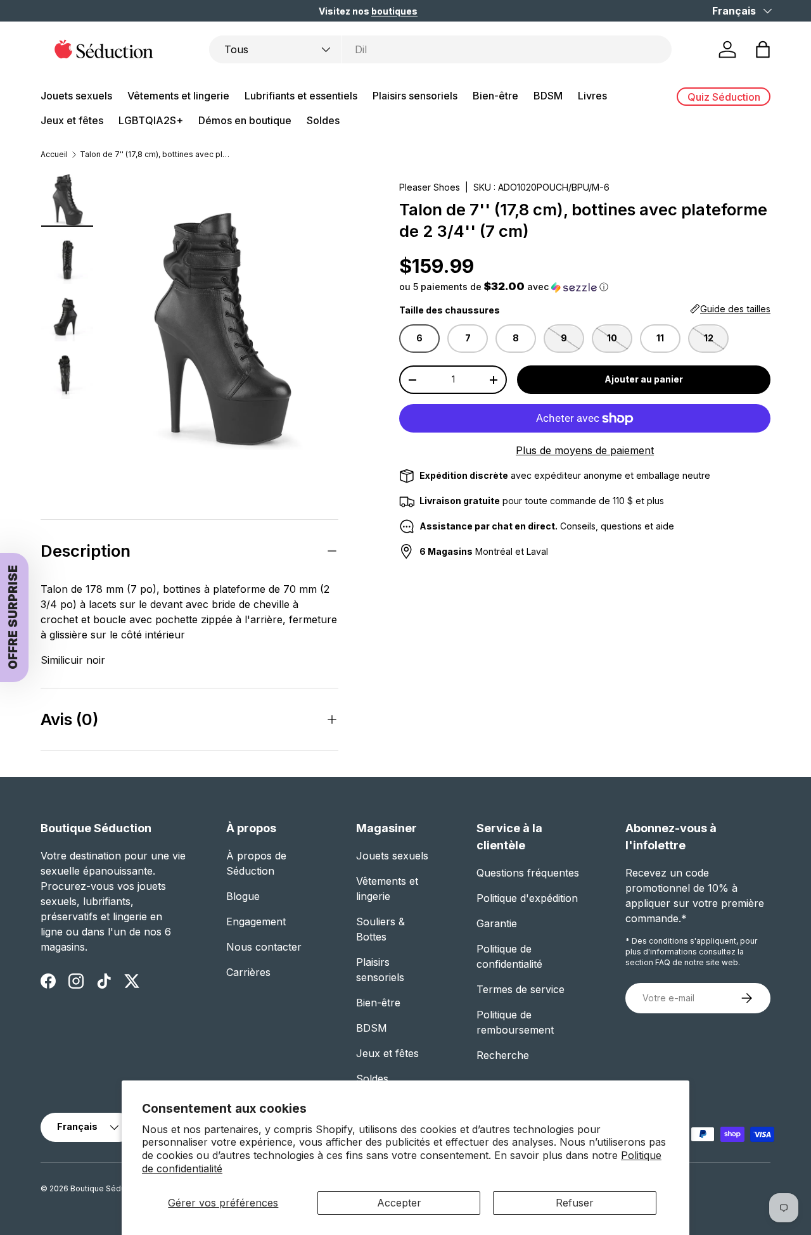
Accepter (399, 1202)
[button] (471, 686)
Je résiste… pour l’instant (564, 781)
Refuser (575, 1202)
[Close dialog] (697, 449)
